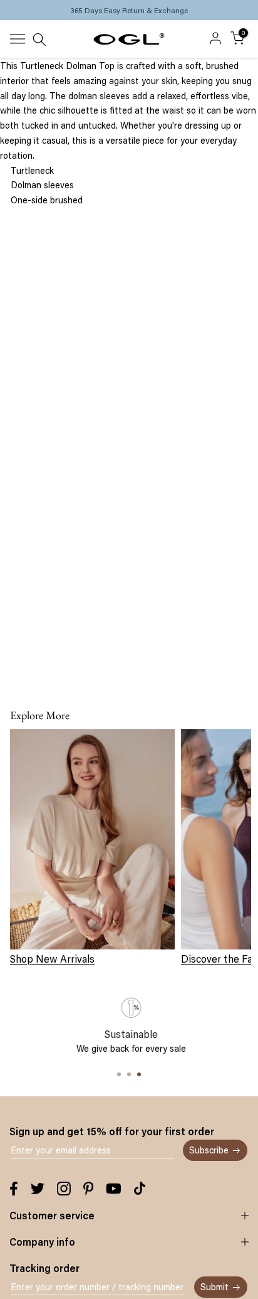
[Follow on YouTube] (113, 1188)
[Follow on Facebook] (13, 1188)
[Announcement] (129, 10)
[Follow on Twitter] (37, 1188)
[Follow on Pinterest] (88, 1188)
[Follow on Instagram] (64, 1188)
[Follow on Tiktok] (139, 1188)
